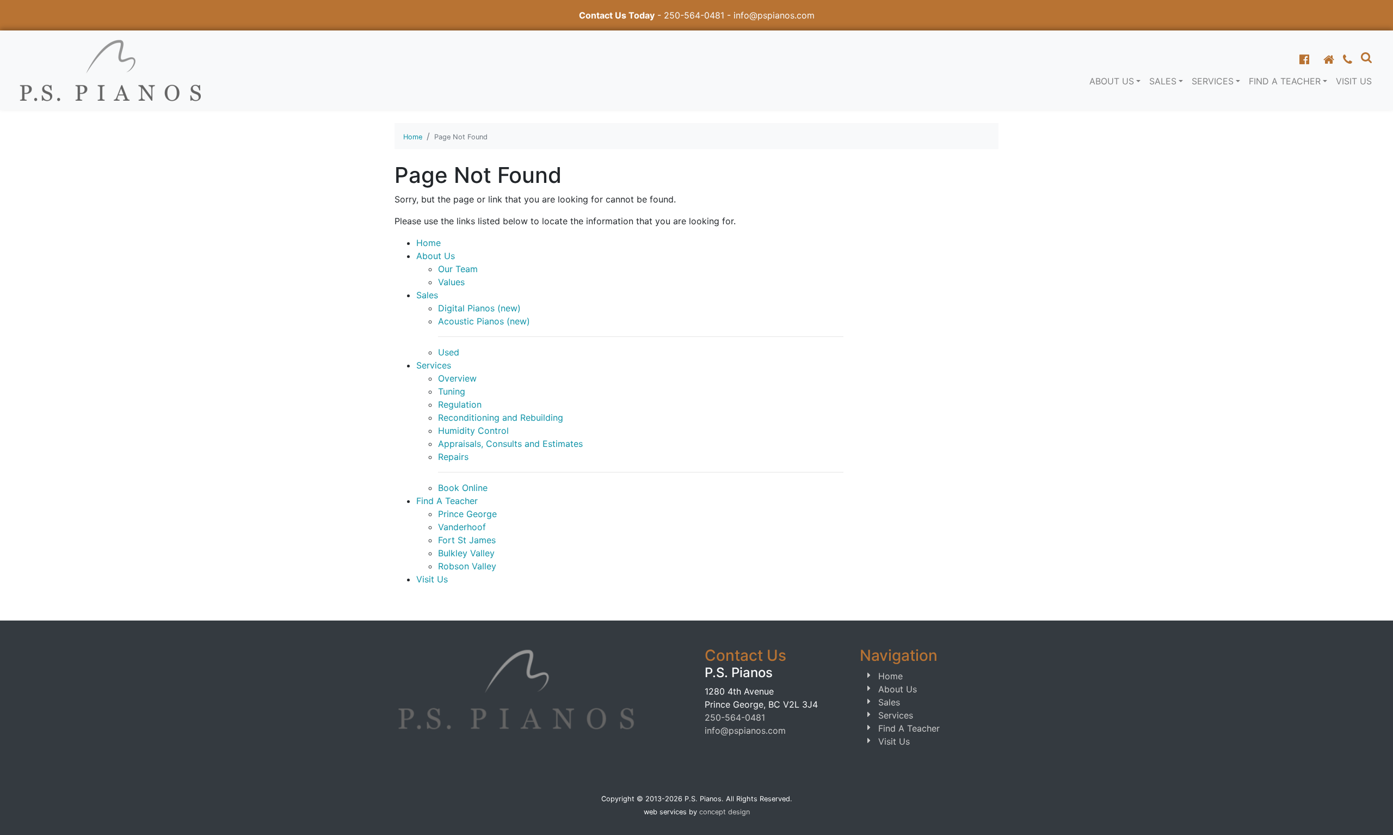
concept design (724, 812)
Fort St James (467, 540)
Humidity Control (473, 430)
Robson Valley (467, 566)
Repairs (453, 456)
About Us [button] (1111, 81)
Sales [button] (1162, 81)
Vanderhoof (462, 526)
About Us (435, 255)
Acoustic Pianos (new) (484, 321)
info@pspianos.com (774, 15)
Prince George (467, 513)
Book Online (463, 487)
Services (433, 365)
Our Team (458, 268)
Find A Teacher (447, 500)
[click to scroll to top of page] (1372, 813)
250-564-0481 (694, 15)
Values (451, 282)
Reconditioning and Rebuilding (500, 417)
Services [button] (1213, 81)
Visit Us (1354, 81)
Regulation (460, 404)
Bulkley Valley (466, 553)
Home (412, 137)
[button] (1366, 57)
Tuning (451, 391)
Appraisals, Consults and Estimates (510, 443)
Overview (457, 378)
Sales (427, 295)
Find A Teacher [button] (1285, 81)
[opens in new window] (1304, 59)
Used (448, 352)
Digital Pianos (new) (479, 308)
